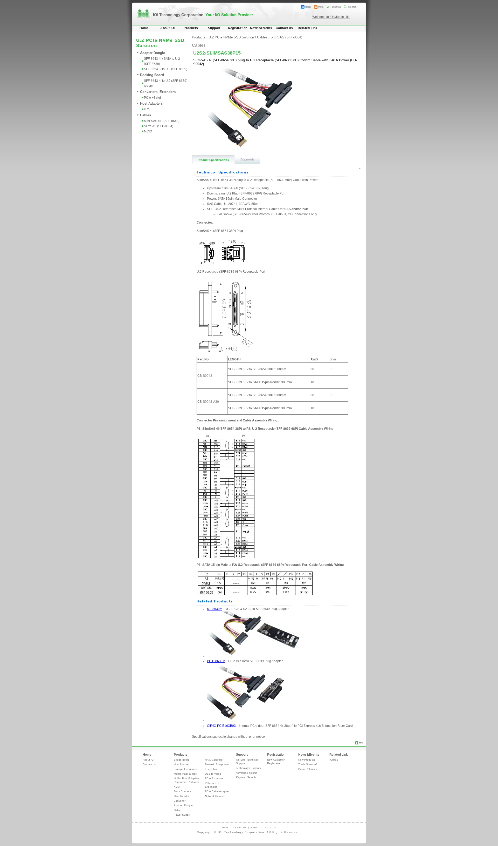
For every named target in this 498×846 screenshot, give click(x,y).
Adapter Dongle (152, 53)
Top (361, 742)
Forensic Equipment (217, 764)
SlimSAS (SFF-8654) (158, 126)
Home (144, 28)
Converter (179, 800)
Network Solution (215, 796)
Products (191, 28)
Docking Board (152, 75)
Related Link (307, 28)
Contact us (284, 28)
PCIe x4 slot (152, 97)
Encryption (211, 769)
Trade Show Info (308, 764)
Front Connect (182, 791)
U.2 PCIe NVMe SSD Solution (231, 37)
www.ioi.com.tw (234, 827)
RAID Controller (214, 759)
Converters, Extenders (158, 92)
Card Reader (181, 796)
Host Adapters (151, 103)
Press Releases (307, 769)
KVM (176, 786)
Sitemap (336, 6)
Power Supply (182, 814)
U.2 (146, 109)
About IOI (167, 28)
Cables (145, 115)
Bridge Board (182, 759)
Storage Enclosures (185, 769)
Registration (237, 28)
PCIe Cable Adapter (217, 791)
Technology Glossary (248, 768)
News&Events (261, 28)
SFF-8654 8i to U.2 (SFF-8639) (165, 69)
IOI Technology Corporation (203, 14)
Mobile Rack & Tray (185, 773)
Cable (177, 810)
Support (214, 28)
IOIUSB (333, 759)
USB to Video (213, 773)
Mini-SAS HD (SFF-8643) (161, 121)
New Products (306, 759)
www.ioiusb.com (263, 827)
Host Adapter (181, 764)
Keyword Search (246, 777)
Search (352, 6)
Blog (308, 6)
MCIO (148, 131)
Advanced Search (247, 772)
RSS (321, 6)
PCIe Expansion (214, 778)
